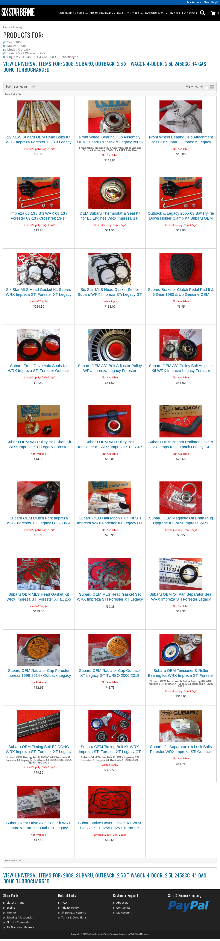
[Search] (202, 13)
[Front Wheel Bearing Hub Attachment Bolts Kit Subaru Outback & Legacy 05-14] (181, 116)
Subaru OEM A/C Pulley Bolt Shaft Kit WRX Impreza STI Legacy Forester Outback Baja (38, 445)
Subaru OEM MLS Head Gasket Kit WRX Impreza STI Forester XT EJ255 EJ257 (38, 597)
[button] (202, 13)
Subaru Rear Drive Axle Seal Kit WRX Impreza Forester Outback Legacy (38, 825)
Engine (10, 907)
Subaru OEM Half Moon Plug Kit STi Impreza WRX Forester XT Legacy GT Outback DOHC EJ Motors (110, 521)
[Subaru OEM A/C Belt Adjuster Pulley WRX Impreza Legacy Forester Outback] (110, 345)
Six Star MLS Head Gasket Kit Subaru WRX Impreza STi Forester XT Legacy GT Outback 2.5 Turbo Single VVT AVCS (38, 292)
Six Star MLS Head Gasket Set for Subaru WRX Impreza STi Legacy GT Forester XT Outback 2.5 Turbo (110, 292)
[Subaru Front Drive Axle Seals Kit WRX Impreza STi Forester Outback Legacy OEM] (38, 345)
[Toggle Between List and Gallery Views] (209, 87)
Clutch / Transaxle (17, 922)
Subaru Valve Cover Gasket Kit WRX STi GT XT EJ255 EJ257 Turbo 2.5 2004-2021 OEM (109, 826)
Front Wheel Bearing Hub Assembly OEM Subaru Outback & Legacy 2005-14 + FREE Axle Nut (110, 140)
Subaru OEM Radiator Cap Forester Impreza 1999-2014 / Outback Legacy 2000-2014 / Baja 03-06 (38, 673)
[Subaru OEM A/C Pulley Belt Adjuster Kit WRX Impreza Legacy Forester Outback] (181, 345)
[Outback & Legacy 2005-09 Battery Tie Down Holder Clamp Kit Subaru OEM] (181, 193)
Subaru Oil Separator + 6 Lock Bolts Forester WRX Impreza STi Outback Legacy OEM (181, 750)
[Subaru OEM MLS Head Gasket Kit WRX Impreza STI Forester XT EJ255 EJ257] (38, 574)
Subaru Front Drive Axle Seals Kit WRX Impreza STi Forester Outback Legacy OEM (39, 369)
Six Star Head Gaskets (183, 13)
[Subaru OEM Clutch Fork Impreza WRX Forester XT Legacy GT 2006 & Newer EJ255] (38, 497)
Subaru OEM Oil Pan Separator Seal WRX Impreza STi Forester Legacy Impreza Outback (180, 597)
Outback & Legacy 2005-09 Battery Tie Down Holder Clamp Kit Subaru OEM (181, 215)
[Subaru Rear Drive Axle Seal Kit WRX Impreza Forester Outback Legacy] (38, 802)
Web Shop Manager (139, 934)
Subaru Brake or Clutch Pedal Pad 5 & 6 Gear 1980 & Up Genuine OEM (181, 292)
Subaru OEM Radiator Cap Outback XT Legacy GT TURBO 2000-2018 (110, 673)
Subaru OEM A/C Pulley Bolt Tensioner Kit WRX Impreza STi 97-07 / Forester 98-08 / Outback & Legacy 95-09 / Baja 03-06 (109, 445)
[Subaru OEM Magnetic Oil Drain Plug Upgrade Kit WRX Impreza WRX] (181, 497)
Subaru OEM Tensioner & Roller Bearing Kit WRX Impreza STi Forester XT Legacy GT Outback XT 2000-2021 (181, 673)
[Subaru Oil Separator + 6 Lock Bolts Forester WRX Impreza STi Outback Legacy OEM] (181, 726)
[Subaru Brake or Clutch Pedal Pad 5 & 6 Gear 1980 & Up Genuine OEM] (181, 269)
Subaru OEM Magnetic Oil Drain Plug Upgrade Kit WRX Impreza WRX (181, 520)
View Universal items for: (104, 66)
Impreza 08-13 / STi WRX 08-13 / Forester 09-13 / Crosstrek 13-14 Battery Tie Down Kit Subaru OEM (38, 216)
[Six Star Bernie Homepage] (17, 11)
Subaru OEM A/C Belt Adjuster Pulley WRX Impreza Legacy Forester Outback (110, 369)
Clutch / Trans (15, 902)
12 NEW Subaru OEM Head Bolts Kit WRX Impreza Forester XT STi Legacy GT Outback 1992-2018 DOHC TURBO (38, 140)
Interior (11, 912)
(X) (4, 42)
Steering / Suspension (20, 917)
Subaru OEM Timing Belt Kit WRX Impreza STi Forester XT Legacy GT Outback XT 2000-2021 (110, 750)
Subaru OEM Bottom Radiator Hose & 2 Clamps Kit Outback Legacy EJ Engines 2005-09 (180, 445)
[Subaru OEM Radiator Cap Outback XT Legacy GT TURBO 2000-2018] (110, 650)
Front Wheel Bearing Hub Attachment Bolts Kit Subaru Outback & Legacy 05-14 (181, 140)
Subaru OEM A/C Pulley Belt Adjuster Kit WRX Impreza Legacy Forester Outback (181, 369)
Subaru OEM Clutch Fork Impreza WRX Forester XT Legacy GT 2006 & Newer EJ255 (39, 521)
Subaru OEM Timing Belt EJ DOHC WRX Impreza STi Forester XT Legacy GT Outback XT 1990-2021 (38, 750)
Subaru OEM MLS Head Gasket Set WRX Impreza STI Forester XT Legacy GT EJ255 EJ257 (110, 597)
